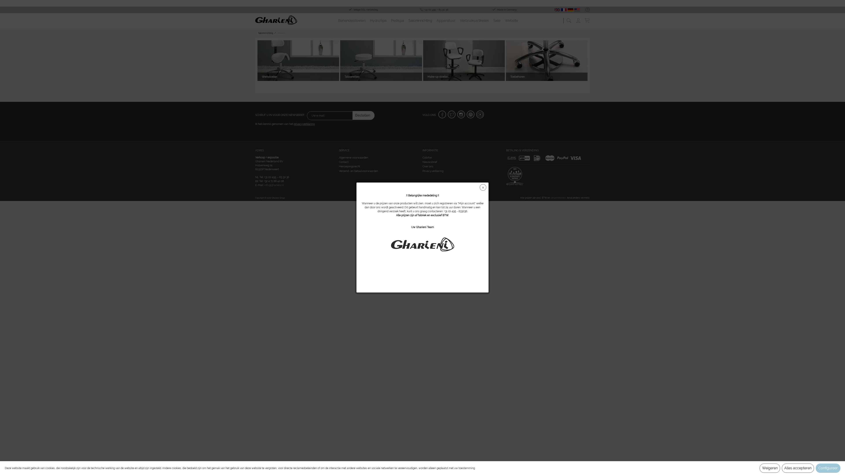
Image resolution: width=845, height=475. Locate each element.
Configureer (828, 468)
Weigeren (770, 468)
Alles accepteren (798, 468)
